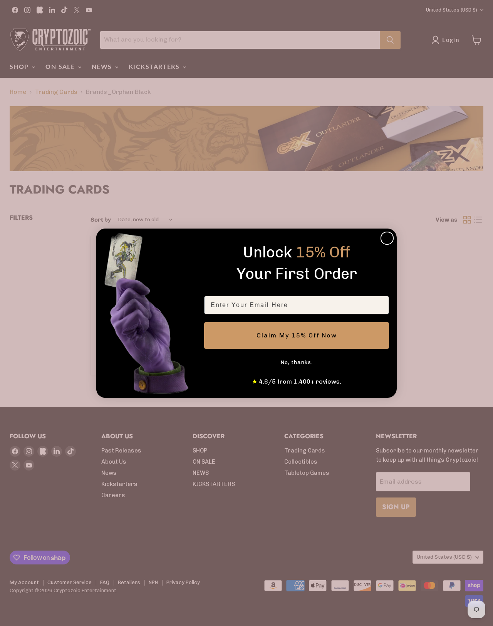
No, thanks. (296, 362)
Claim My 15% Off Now (297, 335)
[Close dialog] (387, 238)
